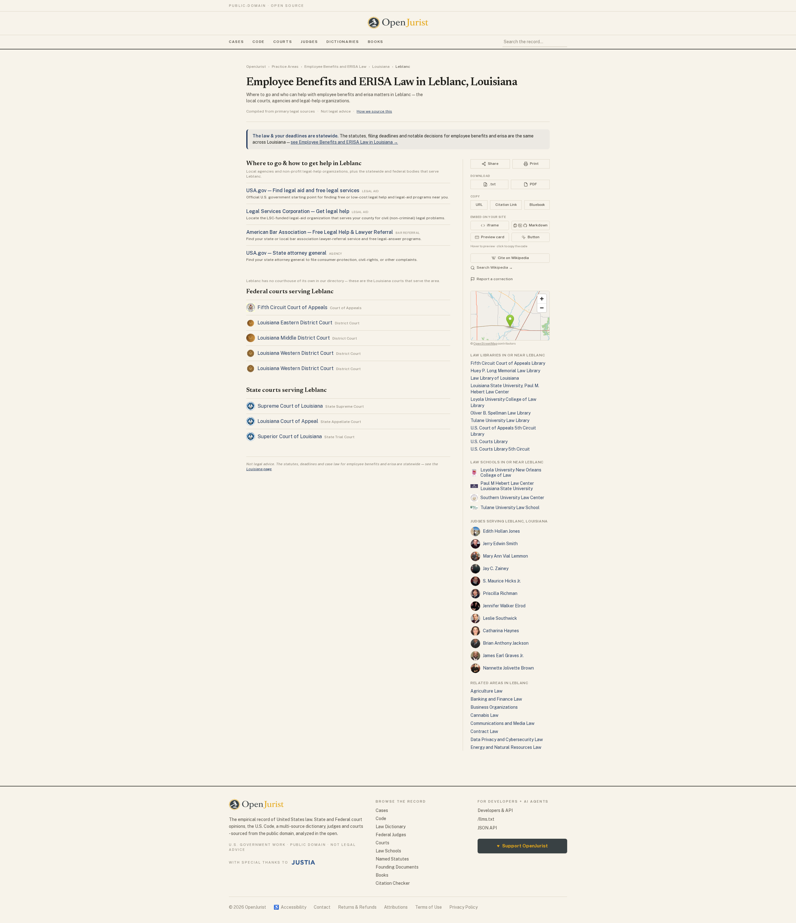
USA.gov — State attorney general (286, 253)
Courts (282, 41)
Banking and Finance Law (496, 699)
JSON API (487, 827)
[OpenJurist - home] (398, 22)
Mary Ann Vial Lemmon (505, 556)
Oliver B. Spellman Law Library (500, 412)
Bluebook (537, 204)
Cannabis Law (484, 715)
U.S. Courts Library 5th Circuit (500, 449)
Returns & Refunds (357, 907)
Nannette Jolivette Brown (508, 668)
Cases (236, 41)
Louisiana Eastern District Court (294, 323)
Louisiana (381, 66)
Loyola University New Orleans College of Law (510, 472)
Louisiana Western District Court (295, 353)
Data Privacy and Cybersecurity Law (506, 739)
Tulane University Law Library (499, 420)
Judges (309, 41)
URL (479, 204)
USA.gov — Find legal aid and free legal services (302, 190)
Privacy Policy (463, 907)
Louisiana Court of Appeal (287, 421)
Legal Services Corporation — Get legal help (297, 211)
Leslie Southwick (500, 618)
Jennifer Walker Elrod (504, 605)
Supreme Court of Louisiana (290, 406)
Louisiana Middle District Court (293, 338)
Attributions (396, 907)
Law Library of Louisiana (494, 378)
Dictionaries (342, 41)
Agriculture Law (486, 691)
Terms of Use (428, 907)
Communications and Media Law (502, 723)
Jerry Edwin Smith (500, 543)
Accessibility (290, 907)
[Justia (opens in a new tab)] (303, 862)
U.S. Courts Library (488, 441)
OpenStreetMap (485, 343)
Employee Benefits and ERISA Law (335, 66)
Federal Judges (391, 834)
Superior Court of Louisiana (289, 436)
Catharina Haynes (501, 630)
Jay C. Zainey (495, 568)
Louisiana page (259, 469)
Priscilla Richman (500, 593)
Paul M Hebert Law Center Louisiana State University (507, 486)
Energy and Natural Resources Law (505, 747)
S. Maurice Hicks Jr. (502, 580)
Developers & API (495, 810)
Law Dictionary (390, 826)
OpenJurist (256, 66)
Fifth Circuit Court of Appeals (292, 307)
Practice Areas (285, 66)
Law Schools (388, 850)
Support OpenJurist (522, 845)
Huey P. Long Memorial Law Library (505, 370)
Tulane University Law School (509, 507)
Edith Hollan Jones (501, 531)
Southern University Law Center (512, 497)
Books (375, 41)
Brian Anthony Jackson (506, 643)
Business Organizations (494, 707)
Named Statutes (392, 858)
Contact (322, 907)
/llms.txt (486, 819)
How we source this (374, 111)
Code (258, 41)
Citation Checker (393, 883)
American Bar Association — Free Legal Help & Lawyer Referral (319, 232)
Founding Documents (397, 867)
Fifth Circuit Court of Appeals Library (507, 363)
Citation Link (506, 204)
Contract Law (484, 731)
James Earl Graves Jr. (503, 655)
